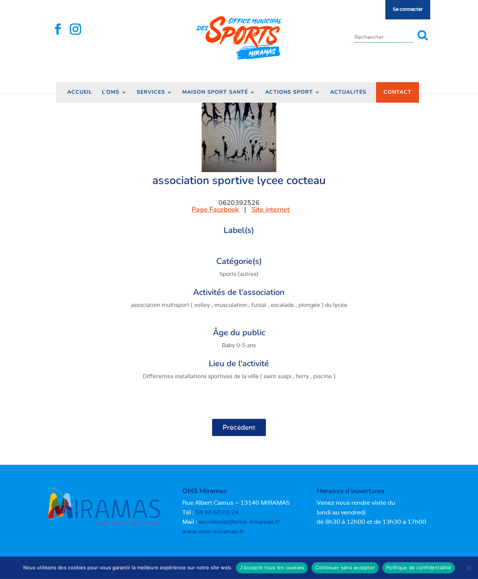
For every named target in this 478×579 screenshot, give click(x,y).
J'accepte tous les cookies (272, 567)
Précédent (239, 427)
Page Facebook (215, 209)
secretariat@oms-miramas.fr (239, 522)
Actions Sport (289, 93)
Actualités (348, 93)
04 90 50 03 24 (217, 512)
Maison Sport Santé (215, 93)
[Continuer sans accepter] (468, 568)
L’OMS (111, 93)
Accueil (79, 93)
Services (151, 93)
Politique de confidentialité (418, 567)
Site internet (271, 209)
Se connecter (408, 9)
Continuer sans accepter (345, 567)
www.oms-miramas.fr (213, 531)
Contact (398, 92)
